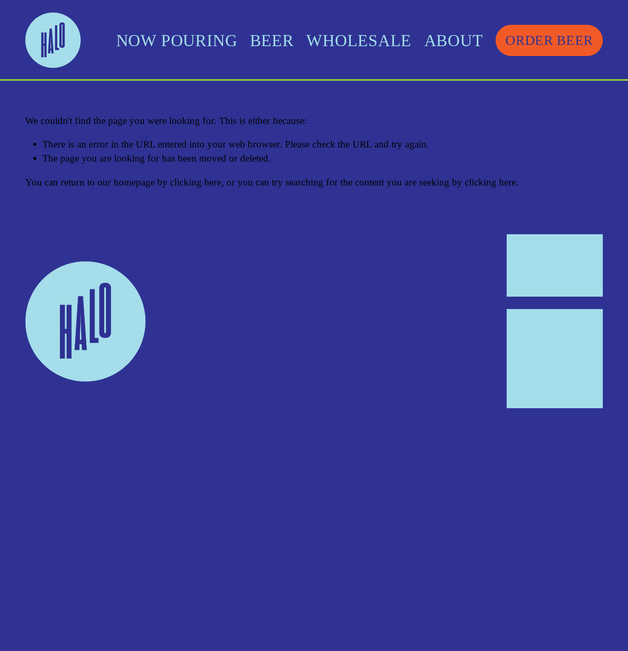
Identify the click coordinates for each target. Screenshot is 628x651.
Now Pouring (177, 40)
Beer (272, 40)
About (453, 40)
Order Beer (549, 40)
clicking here (195, 182)
